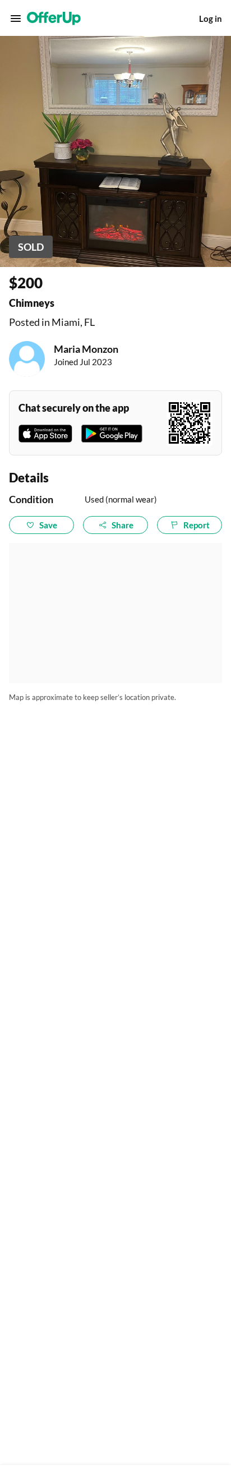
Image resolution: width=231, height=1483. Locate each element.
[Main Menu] (15, 18)
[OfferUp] (54, 18)
